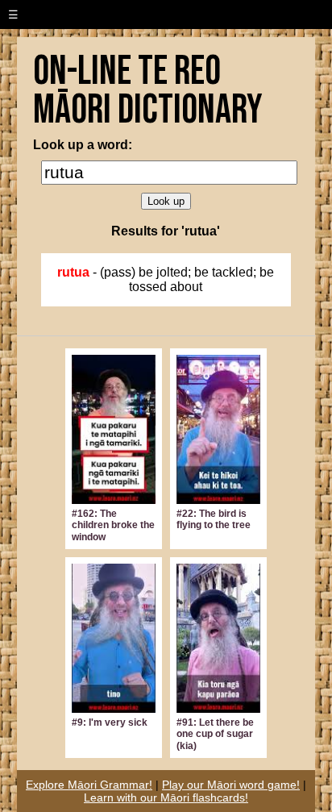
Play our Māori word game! (231, 784)
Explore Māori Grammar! (89, 784)
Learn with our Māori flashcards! (166, 797)
